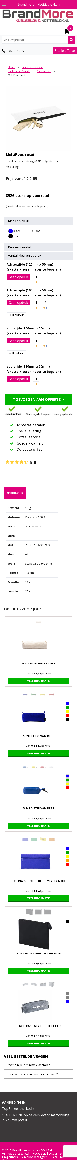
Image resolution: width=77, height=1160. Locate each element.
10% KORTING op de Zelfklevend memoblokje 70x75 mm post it (35, 1117)
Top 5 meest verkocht (18, 1109)
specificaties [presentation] (15, 492)
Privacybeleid (38, 1153)
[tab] (15, 493)
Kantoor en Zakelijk (19, 71)
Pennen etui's (44, 71)
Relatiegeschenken (32, 67)
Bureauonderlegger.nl (34, 1157)
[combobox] (38, 40)
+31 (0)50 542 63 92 (15, 1153)
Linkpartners (10, 1157)
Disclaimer (55, 1153)
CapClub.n (57, 1157)
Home (11, 67)
